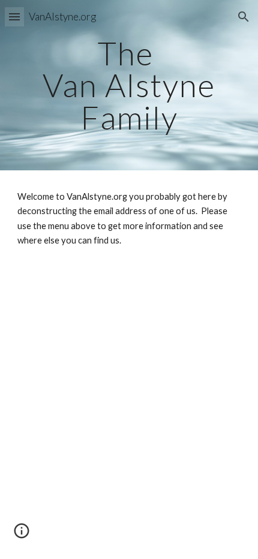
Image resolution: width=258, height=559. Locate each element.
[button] (14, 16)
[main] (129, 85)
